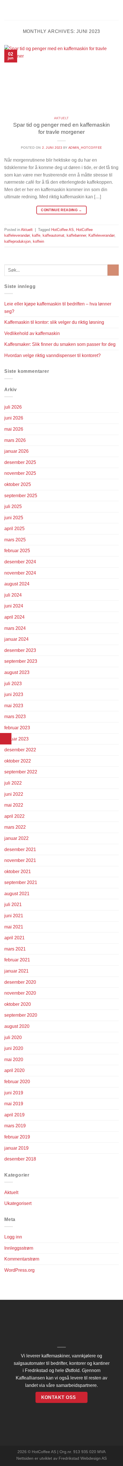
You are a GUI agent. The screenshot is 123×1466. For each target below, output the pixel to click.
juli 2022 (13, 783)
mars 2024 (15, 628)
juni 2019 (13, 1092)
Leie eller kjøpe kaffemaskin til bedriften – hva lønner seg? (57, 307)
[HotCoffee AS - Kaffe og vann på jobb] (61, 10)
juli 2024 (13, 595)
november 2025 (20, 473)
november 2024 (20, 573)
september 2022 (20, 771)
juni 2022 (13, 794)
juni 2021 (13, 915)
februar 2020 (17, 1081)
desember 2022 (20, 749)
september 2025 (20, 495)
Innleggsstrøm (18, 1248)
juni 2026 (13, 418)
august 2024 (16, 583)
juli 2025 (13, 506)
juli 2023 (13, 683)
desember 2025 (20, 462)
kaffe (36, 235)
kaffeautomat (53, 235)
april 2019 (14, 1114)
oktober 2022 (17, 761)
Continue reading (61, 210)
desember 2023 (20, 650)
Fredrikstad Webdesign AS (83, 1458)
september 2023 (20, 661)
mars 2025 (15, 539)
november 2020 (20, 993)
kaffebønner (76, 235)
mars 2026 (15, 440)
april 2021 (14, 937)
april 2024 (14, 617)
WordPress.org (19, 1270)
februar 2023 (17, 727)
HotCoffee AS (62, 230)
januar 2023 (16, 738)
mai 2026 (13, 429)
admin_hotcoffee (85, 147)
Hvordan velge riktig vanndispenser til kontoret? (52, 355)
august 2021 (16, 893)
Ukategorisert (17, 1203)
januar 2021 (16, 971)
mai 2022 (13, 805)
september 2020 (20, 1015)
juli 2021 (13, 904)
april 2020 (14, 1070)
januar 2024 (16, 639)
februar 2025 (17, 550)
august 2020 (16, 1026)
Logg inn (13, 1236)
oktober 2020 (17, 1004)
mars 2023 (15, 716)
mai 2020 (13, 1059)
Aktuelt (61, 118)
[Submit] (113, 270)
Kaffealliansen (30, 1377)
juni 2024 (13, 605)
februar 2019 (17, 1136)
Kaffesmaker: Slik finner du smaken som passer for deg (60, 344)
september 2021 (20, 882)
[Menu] (7, 10)
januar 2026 (16, 451)
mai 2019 (13, 1103)
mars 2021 (15, 948)
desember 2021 (20, 849)
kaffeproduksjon (17, 241)
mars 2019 (15, 1125)
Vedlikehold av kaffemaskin (32, 333)
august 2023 (16, 672)
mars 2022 (15, 827)
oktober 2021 (17, 871)
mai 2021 (13, 926)
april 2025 (14, 528)
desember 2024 (20, 561)
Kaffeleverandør (101, 235)
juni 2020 (13, 1048)
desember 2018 (20, 1159)
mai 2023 (13, 705)
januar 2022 (16, 838)
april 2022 (14, 816)
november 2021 (20, 860)
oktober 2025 (17, 484)
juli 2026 (13, 407)
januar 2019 (16, 1148)
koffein (38, 241)
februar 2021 (17, 959)
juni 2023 (13, 694)
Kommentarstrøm (21, 1259)
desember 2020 (20, 982)
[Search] (116, 10)
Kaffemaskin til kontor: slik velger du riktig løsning (54, 322)
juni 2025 (13, 517)
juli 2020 (13, 1037)
